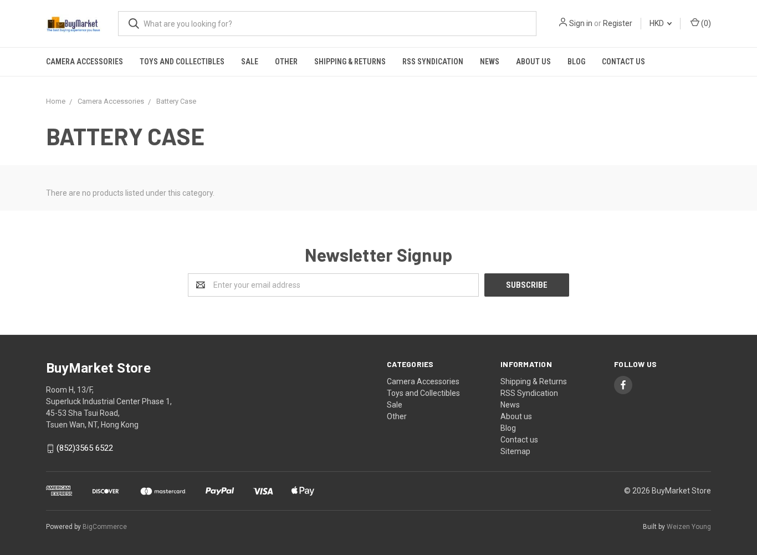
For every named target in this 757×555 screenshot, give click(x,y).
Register (617, 23)
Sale (249, 61)
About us (533, 61)
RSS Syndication (432, 61)
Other (286, 61)
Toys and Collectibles (182, 61)
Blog (576, 61)
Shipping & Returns (350, 61)
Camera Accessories (84, 61)
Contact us (623, 61)
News (489, 61)
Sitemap (515, 451)
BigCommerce (105, 527)
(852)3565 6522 (85, 449)
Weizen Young (689, 527)
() (705, 23)
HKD (657, 23)
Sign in (580, 23)
